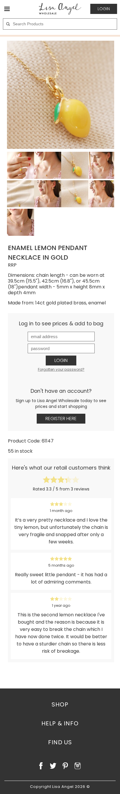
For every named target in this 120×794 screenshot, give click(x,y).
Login (61, 360)
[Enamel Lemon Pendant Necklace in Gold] (61, 95)
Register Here (61, 418)
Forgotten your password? (61, 369)
